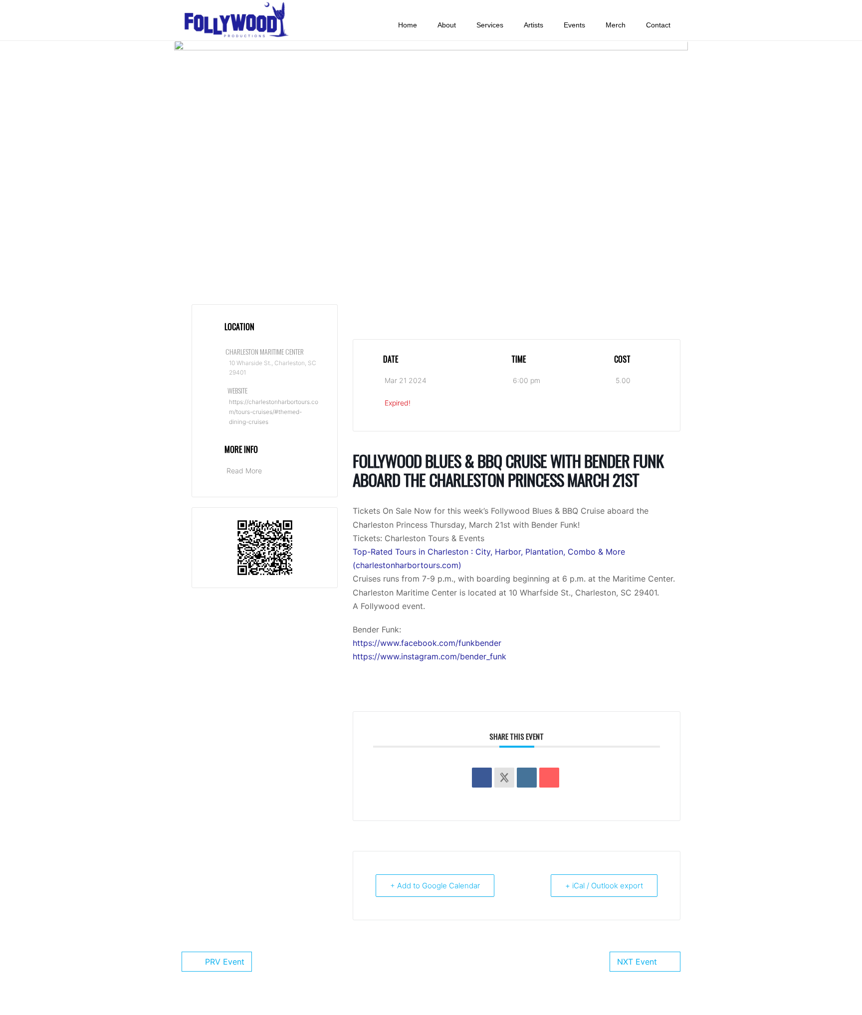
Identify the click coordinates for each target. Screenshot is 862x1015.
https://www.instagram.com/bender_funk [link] (429, 656)
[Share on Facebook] (482, 778)
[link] (427, 643)
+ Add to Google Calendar (435, 885)
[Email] (549, 778)
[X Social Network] (504, 778)
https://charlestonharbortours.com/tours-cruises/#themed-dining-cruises (273, 412)
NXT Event (637, 962)
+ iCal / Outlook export (604, 885)
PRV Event (224, 962)
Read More (244, 470)
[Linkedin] (527, 778)
